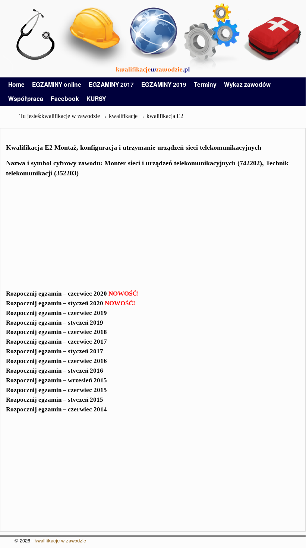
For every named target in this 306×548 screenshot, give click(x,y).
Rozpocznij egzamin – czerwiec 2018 (56, 331)
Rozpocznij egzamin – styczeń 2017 (54, 351)
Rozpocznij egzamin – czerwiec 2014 (56, 409)
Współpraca (25, 98)
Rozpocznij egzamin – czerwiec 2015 (56, 390)
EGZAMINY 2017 (111, 84)
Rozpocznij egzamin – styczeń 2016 (54, 370)
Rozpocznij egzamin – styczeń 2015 (54, 399)
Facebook (65, 98)
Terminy (205, 84)
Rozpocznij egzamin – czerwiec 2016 (56, 360)
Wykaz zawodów (247, 84)
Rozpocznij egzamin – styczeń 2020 (70, 303)
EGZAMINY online (56, 84)
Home (16, 84)
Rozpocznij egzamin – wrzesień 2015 (56, 380)
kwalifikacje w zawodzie (60, 540)
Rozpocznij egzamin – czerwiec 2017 (56, 341)
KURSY (96, 98)
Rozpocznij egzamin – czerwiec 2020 (72, 293)
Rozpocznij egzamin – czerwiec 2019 (56, 312)
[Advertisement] (153, 236)
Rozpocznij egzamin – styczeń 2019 (54, 322)
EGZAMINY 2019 (163, 84)
